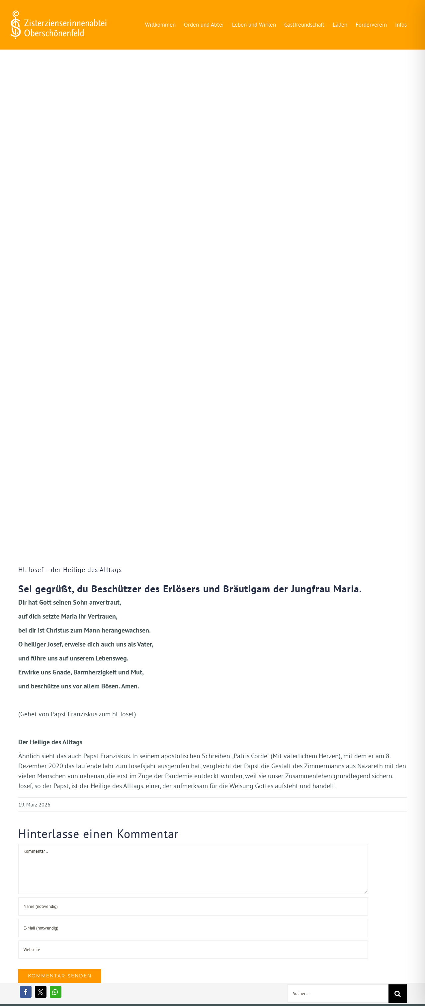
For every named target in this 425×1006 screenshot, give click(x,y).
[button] (26, 992)
